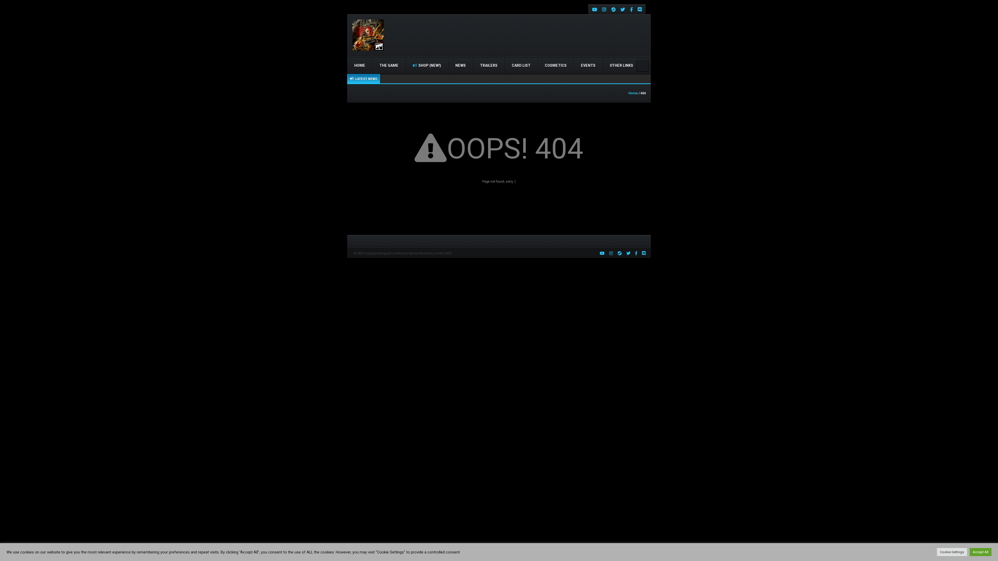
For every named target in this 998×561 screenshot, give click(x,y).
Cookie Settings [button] (952, 552)
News (460, 65)
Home (359, 65)
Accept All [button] (980, 552)
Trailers (488, 65)
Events (588, 65)
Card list (521, 65)
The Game (388, 65)
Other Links (621, 65)
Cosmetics (556, 65)
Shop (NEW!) (429, 65)
